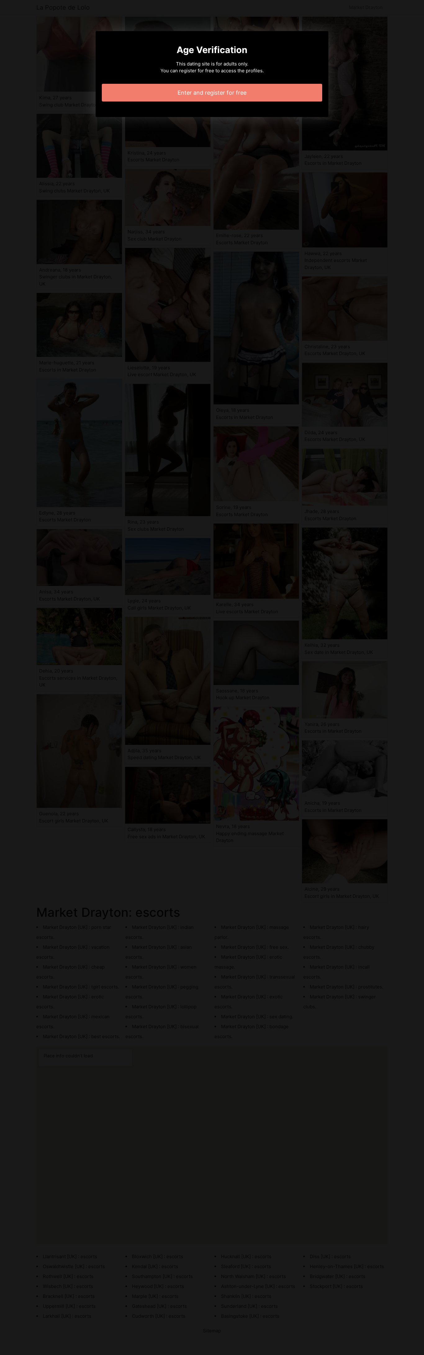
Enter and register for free (212, 92)
